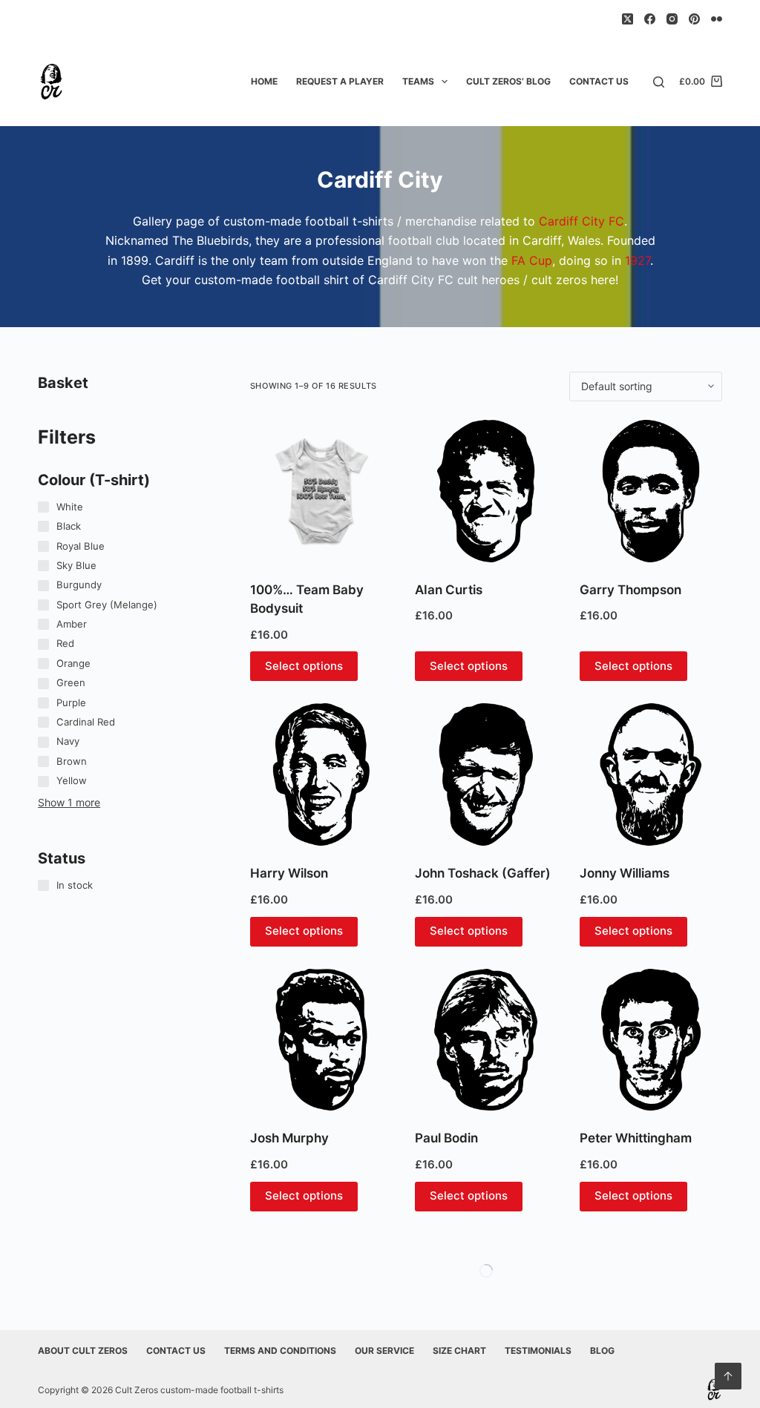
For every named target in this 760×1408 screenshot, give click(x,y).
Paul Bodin (446, 1138)
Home (264, 81)
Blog (602, 1350)
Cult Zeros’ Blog (508, 81)
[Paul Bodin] (486, 1040)
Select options (304, 666)
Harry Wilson (289, 873)
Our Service (384, 1350)
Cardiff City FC (581, 221)
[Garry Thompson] (651, 491)
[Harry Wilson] (321, 774)
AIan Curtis (448, 589)
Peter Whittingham (636, 1138)
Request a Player (340, 81)
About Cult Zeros (83, 1350)
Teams (418, 81)
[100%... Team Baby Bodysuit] (321, 491)
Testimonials (538, 1350)
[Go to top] (728, 1376)
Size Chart (459, 1350)
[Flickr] (716, 18)
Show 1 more (69, 802)
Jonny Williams (624, 873)
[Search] (658, 82)
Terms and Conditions (280, 1350)
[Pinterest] (694, 18)
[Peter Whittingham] (651, 1040)
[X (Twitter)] (627, 18)
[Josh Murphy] (321, 1040)
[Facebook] (649, 18)
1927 (637, 260)
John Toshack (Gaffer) (483, 873)
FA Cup (531, 260)
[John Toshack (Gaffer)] (486, 774)
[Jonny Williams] (651, 774)
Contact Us (599, 81)
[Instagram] (672, 18)
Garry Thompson (630, 589)
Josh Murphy (289, 1138)
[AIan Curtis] (486, 491)
